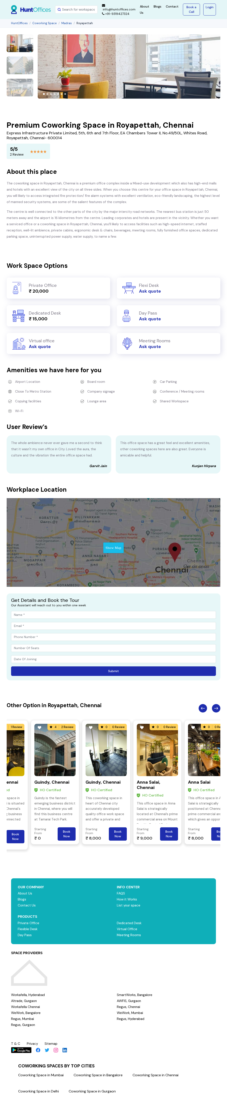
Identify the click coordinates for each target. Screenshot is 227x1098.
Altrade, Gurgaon (24, 1001)
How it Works (127, 899)
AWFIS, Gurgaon (129, 1001)
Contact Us (27, 905)
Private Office (28, 923)
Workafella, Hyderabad (28, 995)
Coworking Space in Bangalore (98, 1075)
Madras (66, 23)
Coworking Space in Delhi (38, 1091)
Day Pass (25, 935)
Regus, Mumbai (22, 1019)
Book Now (15, 836)
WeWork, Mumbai (130, 1013)
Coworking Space (44, 23)
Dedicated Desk (129, 923)
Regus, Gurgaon (23, 1025)
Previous (203, 708)
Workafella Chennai (25, 1007)
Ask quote (150, 291)
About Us (25, 893)
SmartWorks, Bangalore (134, 995)
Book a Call (191, 9)
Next (216, 708)
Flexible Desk (27, 929)
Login (209, 7)
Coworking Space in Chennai (155, 1075)
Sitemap (51, 1043)
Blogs (157, 6)
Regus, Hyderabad (130, 1019)
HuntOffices (19, 23)
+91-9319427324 (116, 14)
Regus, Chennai (128, 1007)
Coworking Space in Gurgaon (92, 1091)
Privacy (32, 1043)
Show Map (113, 548)
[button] (44, 94)
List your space (128, 905)
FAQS (121, 893)
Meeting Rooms (129, 935)
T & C (15, 1043)
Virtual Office (127, 929)
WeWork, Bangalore (26, 1013)
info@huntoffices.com (118, 9)
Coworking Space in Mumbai (41, 1075)
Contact (172, 6)
